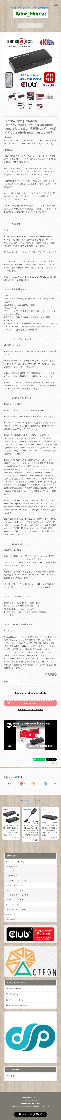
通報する (54, 763)
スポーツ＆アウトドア (17, 885)
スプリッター (13, 876)
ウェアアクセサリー (16, 890)
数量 (6, 682)
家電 (9, 914)
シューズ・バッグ (15, 904)
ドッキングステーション (18, 880)
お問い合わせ (14, 994)
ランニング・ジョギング (18, 895)
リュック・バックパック (18, 909)
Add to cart (30, 703)
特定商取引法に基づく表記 (19, 1005)
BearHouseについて (16, 989)
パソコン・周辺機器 (16, 862)
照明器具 (12, 919)
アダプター (13, 867)
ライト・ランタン (15, 899)
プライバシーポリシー (17, 1000)
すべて (10, 784)
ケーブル (12, 871)
